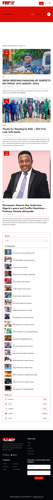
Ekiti (3, 125)
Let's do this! (38, 478)
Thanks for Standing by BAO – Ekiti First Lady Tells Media (24, 130)
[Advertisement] (26, 32)
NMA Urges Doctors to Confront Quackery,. (24, 324)
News (14, 251)
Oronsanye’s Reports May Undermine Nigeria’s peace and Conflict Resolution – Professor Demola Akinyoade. (24, 208)
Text (3, 77)
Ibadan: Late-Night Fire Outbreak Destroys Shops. (25, 375)
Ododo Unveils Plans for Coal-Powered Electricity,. (25, 332)
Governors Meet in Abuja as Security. (22, 296)
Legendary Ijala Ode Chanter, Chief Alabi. (23, 353)
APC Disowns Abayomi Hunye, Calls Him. (23, 346)
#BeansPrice (38, 14)
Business (15, 463)
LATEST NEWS (8, 14)
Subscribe (45, 413)
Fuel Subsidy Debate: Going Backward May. (23, 260)
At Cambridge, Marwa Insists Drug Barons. (23, 317)
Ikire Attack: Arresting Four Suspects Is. (22, 303)
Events (15, 466)
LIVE (41, 3)
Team (29, 445)
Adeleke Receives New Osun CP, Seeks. (22, 310)
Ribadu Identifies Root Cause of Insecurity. (23, 360)
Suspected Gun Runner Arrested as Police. (23, 382)
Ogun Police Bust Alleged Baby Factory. (23, 339)
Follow (45, 399)
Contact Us (30, 448)
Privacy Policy (31, 454)
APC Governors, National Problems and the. (24, 253)
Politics (5, 463)
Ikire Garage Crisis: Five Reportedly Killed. (23, 389)
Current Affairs (16, 469)
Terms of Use (31, 451)
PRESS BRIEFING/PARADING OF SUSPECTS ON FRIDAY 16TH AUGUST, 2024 (26, 82)
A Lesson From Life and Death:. (20, 267)
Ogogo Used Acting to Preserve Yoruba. (23, 367)
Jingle (4, 469)
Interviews (5, 466)
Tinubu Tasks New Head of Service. (21, 281)
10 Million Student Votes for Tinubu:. (22, 289)
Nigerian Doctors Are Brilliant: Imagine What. (24, 274)
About (29, 442)
